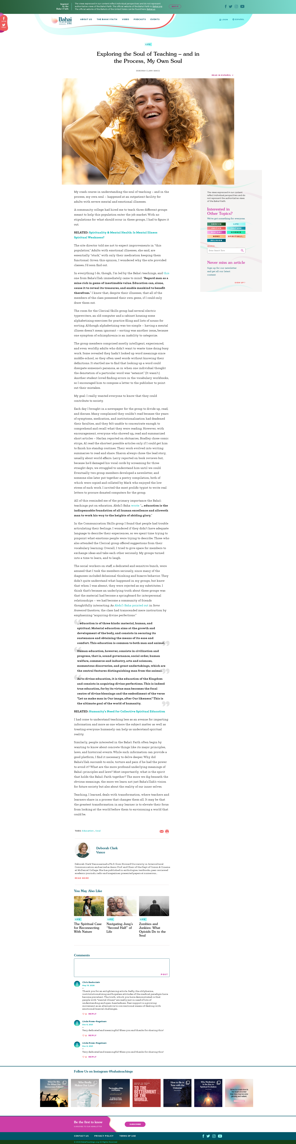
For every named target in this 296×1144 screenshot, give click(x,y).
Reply (92, 1013)
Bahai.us (151, 9)
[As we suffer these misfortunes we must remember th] (116, 1093)
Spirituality (236, 236)
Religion (216, 240)
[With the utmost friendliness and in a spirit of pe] (148, 1093)
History (216, 232)
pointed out (140, 605)
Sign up (239, 282)
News (216, 236)
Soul (98, 830)
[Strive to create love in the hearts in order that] (240, 1093)
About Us (86, 19)
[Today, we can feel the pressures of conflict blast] (54, 1093)
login (224, 19)
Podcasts (140, 19)
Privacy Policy (104, 1136)
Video (125, 19)
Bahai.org (157, 6)
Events (155, 19)
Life (148, 44)
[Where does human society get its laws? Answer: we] (85, 1093)
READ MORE (82, 878)
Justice (216, 228)
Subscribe (135, 1124)
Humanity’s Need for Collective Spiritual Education (127, 711)
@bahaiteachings (121, 1071)
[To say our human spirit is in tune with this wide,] (178, 1093)
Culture (236, 228)
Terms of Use (127, 1136)
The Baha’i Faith (107, 19)
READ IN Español (221, 75)
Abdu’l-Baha (122, 605)
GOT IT (175, 6)
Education (88, 830)
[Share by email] (162, 831)
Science (236, 232)
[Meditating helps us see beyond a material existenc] (209, 1093)
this (166, 273)
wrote (135, 505)
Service (216, 224)
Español (239, 19)
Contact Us (81, 1136)
